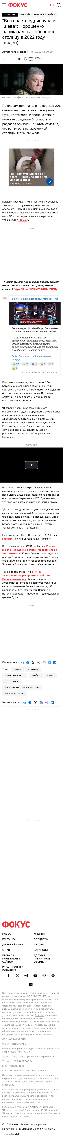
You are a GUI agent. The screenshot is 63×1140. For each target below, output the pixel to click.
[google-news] (53, 975)
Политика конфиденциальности (21, 1128)
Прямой (22, 219)
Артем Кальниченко (14, 51)
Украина (34, 669)
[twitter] (17, 975)
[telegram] (26, 975)
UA (52, 5)
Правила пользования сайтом (11, 958)
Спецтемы (41, 939)
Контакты (49, 1128)
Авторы (39, 944)
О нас (6, 949)
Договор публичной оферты (42, 958)
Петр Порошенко (15, 675)
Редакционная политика (12, 969)
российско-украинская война (23, 687)
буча (51, 675)
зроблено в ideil (12, 1134)
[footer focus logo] (16, 924)
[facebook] (8, 975)
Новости (8, 933)
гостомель (12, 681)
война (36, 675)
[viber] (44, 975)
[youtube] (35, 975)
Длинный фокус (13, 944)
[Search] (58, 5)
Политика (10, 15)
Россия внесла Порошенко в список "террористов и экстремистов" (29, 550)
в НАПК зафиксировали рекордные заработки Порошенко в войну (26, 575)
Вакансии (41, 949)
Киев (18, 669)
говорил (7, 538)
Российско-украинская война (38, 15)
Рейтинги (9, 939)
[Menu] (4, 4)
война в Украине (15, 693)
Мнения (39, 933)
